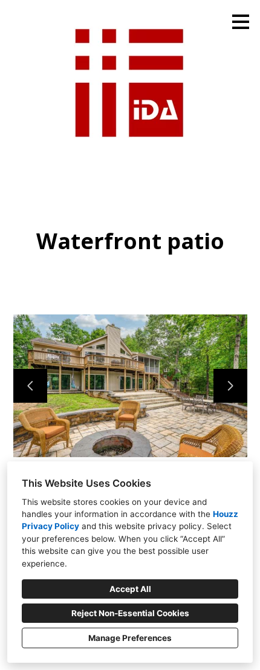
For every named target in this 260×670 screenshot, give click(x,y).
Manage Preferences (130, 638)
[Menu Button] (241, 22)
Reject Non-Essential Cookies (130, 613)
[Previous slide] (30, 386)
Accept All (130, 589)
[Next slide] (230, 386)
